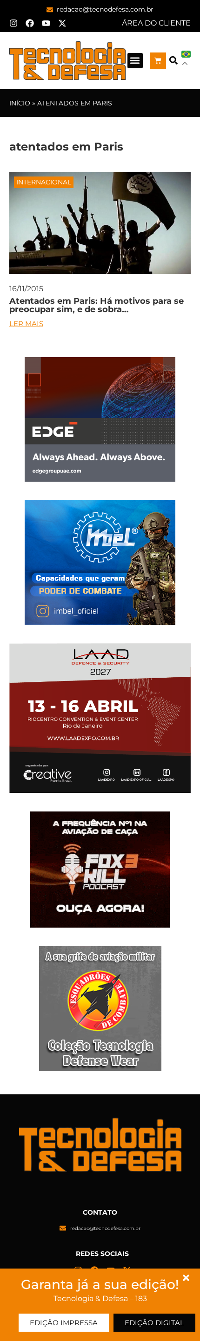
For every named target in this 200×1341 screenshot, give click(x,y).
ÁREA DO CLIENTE (156, 23)
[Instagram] (13, 23)
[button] (135, 60)
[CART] (158, 60)
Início (19, 103)
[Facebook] (30, 23)
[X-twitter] (62, 23)
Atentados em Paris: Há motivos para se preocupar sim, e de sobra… (96, 305)
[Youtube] (46, 23)
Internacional (43, 182)
